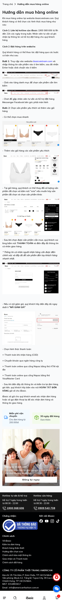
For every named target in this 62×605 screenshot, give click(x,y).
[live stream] (56, 578)
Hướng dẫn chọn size (12, 551)
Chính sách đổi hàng (12, 562)
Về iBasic (6, 540)
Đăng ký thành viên (16, 466)
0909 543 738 (46, 508)
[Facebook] (41, 520)
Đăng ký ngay (31, 479)
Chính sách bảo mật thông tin (16, 555)
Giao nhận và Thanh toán (15, 559)
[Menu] (4, 598)
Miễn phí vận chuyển (16, 414)
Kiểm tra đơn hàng (11, 544)
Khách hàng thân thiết (13, 548)
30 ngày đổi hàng (49, 416)
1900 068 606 (15, 508)
